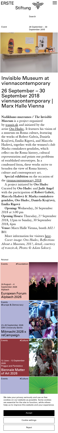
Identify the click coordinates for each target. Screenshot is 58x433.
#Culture (24, 341)
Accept (29, 413)
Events (4, 264)
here (48, 236)
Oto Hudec (16, 129)
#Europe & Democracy (12, 305)
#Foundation (22, 264)
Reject (29, 428)
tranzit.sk (11, 124)
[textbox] (43, 17)
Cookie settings (29, 420)
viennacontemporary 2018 (23, 180)
